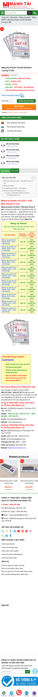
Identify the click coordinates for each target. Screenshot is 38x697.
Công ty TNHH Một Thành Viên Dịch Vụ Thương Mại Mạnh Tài (18, 194)
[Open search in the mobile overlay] (18, 13)
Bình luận (14, 170)
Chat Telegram (11, 695)
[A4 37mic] (19, 46)
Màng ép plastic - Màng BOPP (18, 112)
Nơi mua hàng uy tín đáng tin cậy (14, 190)
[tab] (5, 170)
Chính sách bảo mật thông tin (12, 554)
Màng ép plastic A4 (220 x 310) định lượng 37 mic (18, 182)
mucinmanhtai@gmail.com (17, 419)
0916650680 (11, 158)
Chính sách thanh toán (10, 547)
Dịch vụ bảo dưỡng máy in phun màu (15, 574)
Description (5, 171)
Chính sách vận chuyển (10, 551)
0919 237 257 (12, 152)
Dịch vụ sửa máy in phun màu (12, 568)
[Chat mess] (34, 679)
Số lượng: (5, 101)
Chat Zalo (26, 695)
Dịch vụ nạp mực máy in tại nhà (13, 565)
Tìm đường (3, 695)
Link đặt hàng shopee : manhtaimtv (15, 188)
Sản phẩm (14, 17)
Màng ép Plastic (9, 185)
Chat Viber (34, 695)
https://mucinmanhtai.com (17, 448)
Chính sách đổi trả (8, 544)
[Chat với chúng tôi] (34, 671)
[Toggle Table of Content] (32, 178)
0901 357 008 (12, 146)
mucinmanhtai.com (15, 422)
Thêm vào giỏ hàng (26, 101)
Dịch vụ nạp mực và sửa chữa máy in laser (17, 571)
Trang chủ (5, 17)
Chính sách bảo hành (9, 558)
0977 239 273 (12, 164)
